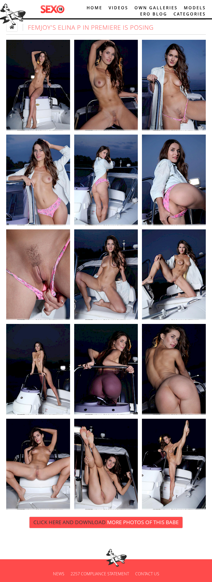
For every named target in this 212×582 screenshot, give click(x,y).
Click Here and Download (106, 522)
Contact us (147, 574)
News (58, 574)
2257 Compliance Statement (100, 574)
